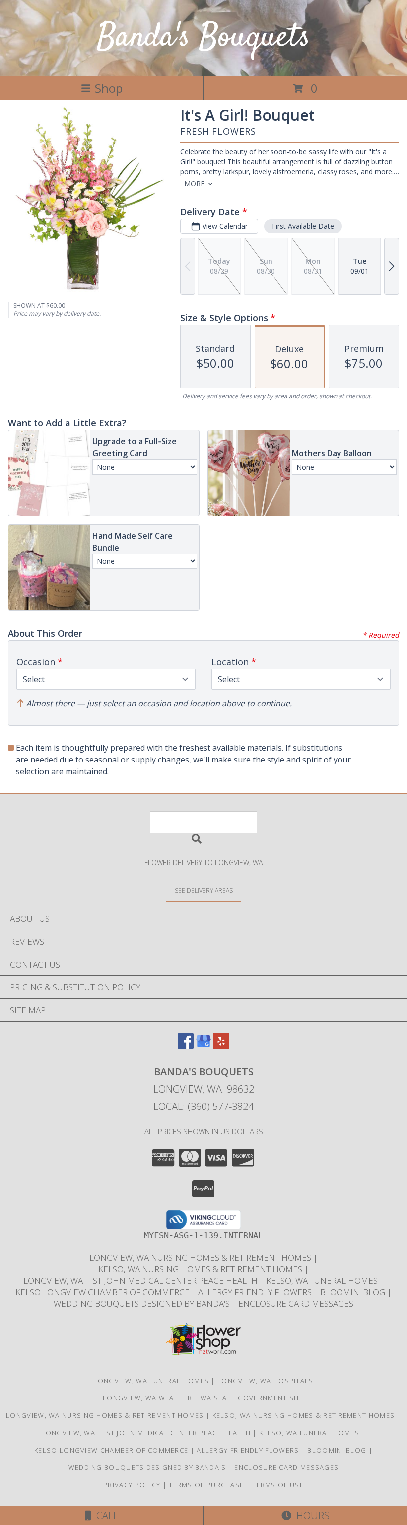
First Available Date (303, 226)
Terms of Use (278, 1484)
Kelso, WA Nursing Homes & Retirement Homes (201, 1269)
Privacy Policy (131, 1484)
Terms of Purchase (206, 1484)
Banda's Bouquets (203, 38)
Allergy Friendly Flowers (256, 1292)
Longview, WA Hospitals (265, 1380)
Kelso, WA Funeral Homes (323, 1280)
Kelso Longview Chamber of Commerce (103, 1292)
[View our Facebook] (186, 1045)
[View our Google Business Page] (203, 1045)
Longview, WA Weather (147, 1397)
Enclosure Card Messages (295, 1303)
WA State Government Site (252, 1397)
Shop (109, 88)
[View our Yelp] (221, 1045)
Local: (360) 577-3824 (203, 1106)
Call (104, 1515)
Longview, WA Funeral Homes (151, 1380)
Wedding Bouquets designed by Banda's (143, 1303)
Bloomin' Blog (353, 1292)
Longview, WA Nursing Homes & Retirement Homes (201, 1257)
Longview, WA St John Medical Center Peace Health (141, 1280)
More (194, 183)
